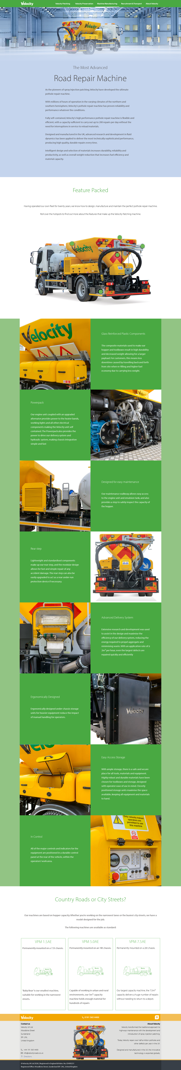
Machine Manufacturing (107, 3)
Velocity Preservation (84, 3)
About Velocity (152, 3)
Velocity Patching (62, 3)
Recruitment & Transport (131, 3)
